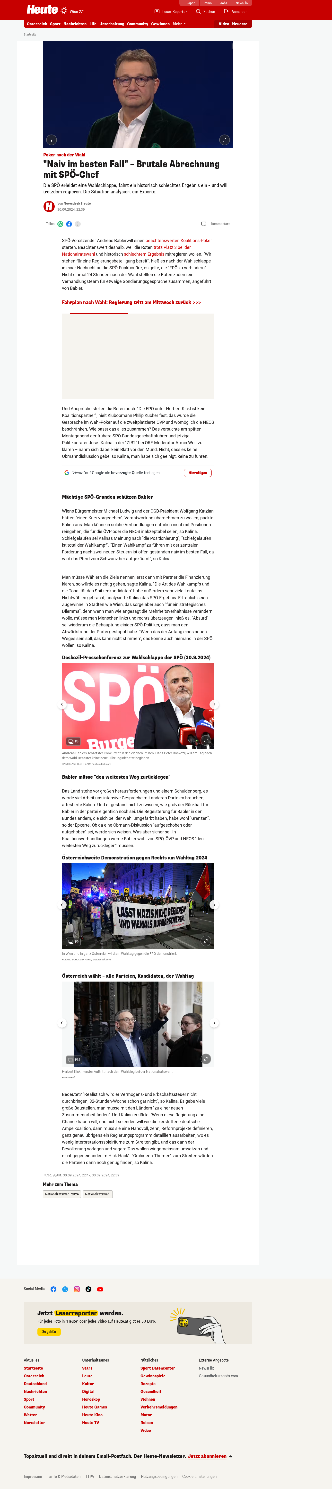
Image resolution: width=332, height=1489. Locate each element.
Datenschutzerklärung (117, 1476)
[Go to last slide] (62, 704)
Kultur (88, 1383)
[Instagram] (77, 1289)
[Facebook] (69, 224)
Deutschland (35, 1383)
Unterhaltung (111, 24)
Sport (55, 24)
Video (224, 24)
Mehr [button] (177, 24)
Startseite (30, 34)
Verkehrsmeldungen (158, 1407)
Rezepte (148, 1383)
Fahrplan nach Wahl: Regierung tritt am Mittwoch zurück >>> (131, 302)
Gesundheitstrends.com (218, 1376)
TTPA (89, 1476)
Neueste (239, 24)
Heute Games (94, 1407)
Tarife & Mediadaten (63, 1476)
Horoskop (91, 1399)
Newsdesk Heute (77, 203)
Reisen (146, 1422)
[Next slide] (214, 704)
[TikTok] (88, 1289)
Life (92, 24)
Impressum (33, 1476)
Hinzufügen (198, 473)
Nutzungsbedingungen (159, 1476)
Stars (87, 1368)
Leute (87, 1376)
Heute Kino (92, 1415)
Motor (146, 1415)
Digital (88, 1391)
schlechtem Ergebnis (144, 254)
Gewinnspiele (153, 1376)
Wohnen (147, 1399)
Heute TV (90, 1422)
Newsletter (34, 1422)
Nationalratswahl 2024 (62, 1194)
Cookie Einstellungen (199, 1476)
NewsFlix (206, 1368)
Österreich (37, 24)
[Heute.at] (42, 9)
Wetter (30, 1415)
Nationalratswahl (98, 1194)
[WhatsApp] (60, 224)
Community (137, 24)
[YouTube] (100, 1289)
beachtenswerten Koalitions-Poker (179, 240)
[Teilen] (78, 224)
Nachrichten (35, 1391)
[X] (65, 1289)
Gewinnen (160, 24)
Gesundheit (150, 1391)
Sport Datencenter (157, 1368)
